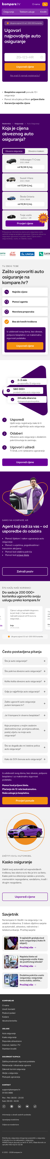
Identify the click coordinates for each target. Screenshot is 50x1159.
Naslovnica (6, 124)
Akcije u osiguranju (10, 1073)
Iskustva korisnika (9, 1020)
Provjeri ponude (25, 800)
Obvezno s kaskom (36, 151)
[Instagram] (11, 1106)
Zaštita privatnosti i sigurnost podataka (18, 1061)
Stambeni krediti (9, 1048)
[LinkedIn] (19, 1106)
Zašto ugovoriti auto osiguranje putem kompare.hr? (20, 703)
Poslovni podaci (8, 1013)
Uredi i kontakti (8, 1009)
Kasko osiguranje (9, 1037)
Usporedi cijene (25, 66)
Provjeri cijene (25, 223)
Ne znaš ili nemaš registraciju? (25, 75)
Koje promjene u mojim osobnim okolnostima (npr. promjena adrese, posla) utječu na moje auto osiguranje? (22, 730)
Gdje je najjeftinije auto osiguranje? (22, 691)
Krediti (43, 11)
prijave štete (23, 555)
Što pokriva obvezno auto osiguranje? (23, 671)
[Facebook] (4, 1106)
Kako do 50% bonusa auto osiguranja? (23, 759)
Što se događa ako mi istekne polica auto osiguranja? (22, 747)
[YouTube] (27, 1106)
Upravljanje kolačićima (10, 1120)
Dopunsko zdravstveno (12, 1041)
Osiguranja (8, 11)
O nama (36, 4)
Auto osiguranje (9, 1033)
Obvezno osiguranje (13, 151)
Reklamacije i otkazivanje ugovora (16, 1065)
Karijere (5, 1017)
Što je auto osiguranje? (16, 660)
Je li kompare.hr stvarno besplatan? (22, 715)
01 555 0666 (7, 1093)
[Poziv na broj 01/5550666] (45, 4)
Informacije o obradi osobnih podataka (16, 1115)
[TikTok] (35, 1106)
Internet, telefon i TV (11, 1045)
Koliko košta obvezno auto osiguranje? (23, 681)
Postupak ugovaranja (11, 1077)
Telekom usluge (27, 11)
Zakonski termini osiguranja (13, 1069)
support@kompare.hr (11, 1089)
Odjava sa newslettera (10, 1125)
